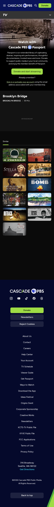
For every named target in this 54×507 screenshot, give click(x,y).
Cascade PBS (24, 480)
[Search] (35, 5)
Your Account (27, 360)
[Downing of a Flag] (14, 229)
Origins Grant (27, 403)
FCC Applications (27, 439)
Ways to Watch (27, 385)
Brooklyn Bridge (15, 96)
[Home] (27, 291)
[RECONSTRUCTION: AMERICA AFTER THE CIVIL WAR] (39, 169)
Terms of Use (27, 445)
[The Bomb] (39, 184)
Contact (27, 342)
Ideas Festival (27, 397)
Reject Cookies (27, 324)
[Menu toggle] (4, 5)
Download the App (27, 391)
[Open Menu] (50, 15)
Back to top (27, 495)
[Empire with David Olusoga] (39, 155)
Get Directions (27, 469)
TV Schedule (27, 366)
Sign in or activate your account (20, 82)
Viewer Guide (27, 372)
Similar (6, 141)
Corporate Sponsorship (27, 409)
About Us (27, 336)
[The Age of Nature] (39, 199)
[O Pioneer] (14, 155)
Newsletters (27, 317)
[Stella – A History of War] (14, 169)
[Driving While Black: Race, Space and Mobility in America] (39, 214)
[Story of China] (14, 199)
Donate (44, 5)
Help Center (27, 354)
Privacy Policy (27, 451)
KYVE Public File (27, 433)
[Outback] (14, 214)
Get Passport (27, 379)
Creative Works (27, 415)
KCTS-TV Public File (27, 427)
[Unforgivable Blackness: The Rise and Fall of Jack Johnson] (14, 184)
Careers (27, 348)
